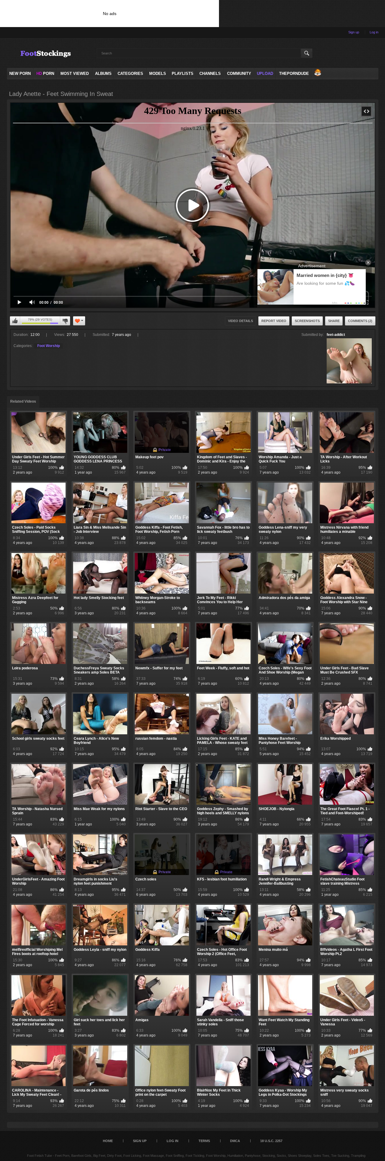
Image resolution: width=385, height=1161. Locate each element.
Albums (103, 73)
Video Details (240, 321)
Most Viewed (74, 73)
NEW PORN (20, 73)
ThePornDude (294, 73)
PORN (45, 73)
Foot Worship (48, 346)
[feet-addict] (349, 360)
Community (239, 73)
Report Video (273, 321)
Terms (204, 1141)
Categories (130, 73)
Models (157, 73)
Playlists (182, 73)
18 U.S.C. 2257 (271, 1141)
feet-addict (336, 335)
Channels (210, 73)
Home (108, 1141)
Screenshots (307, 321)
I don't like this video (65, 320)
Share (334, 321)
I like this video (15, 320)
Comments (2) (360, 321)
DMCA (235, 1141)
